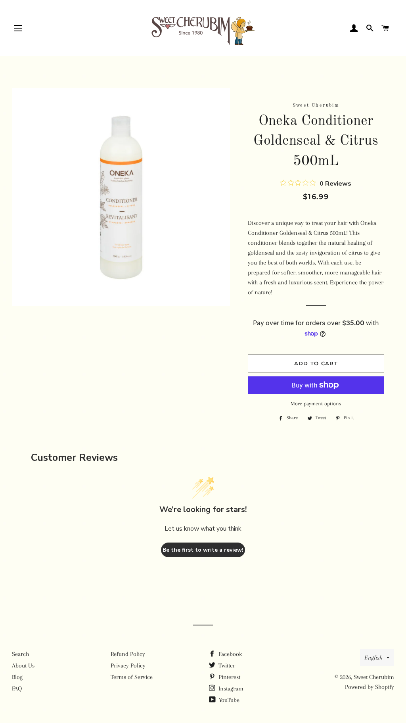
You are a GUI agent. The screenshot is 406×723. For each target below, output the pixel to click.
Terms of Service (132, 677)
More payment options (316, 404)
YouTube (228, 700)
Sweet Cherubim (374, 677)
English (373, 657)
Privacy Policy (128, 665)
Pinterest (228, 677)
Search (20, 654)
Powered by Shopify (369, 686)
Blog (17, 677)
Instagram (230, 688)
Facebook (229, 654)
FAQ (17, 688)
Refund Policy (128, 654)
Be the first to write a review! (203, 550)
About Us (23, 665)
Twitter (226, 665)
